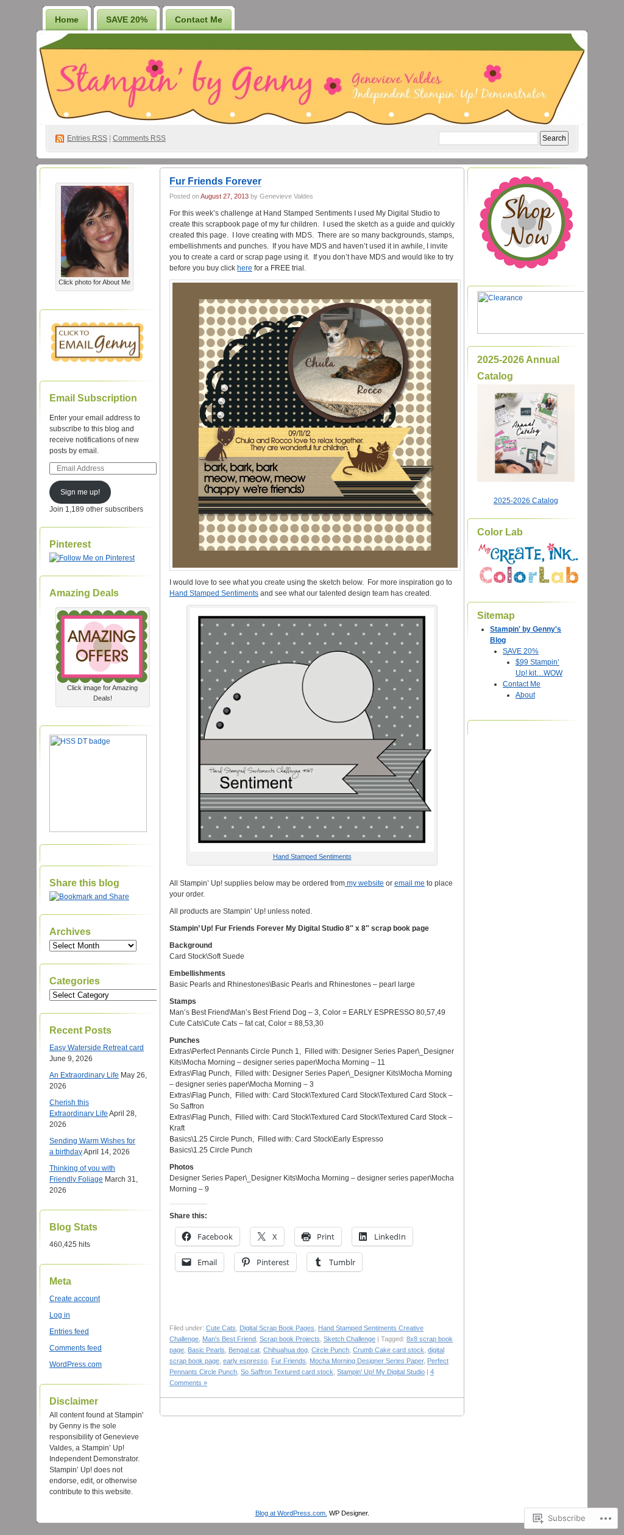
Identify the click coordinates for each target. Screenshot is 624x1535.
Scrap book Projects (290, 1339)
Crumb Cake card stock (388, 1349)
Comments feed (75, 1348)
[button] (315, 425)
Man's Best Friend (229, 1339)
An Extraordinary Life (84, 1075)
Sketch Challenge (349, 1339)
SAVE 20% (126, 19)
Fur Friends (288, 1360)
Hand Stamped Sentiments (213, 593)
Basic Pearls (206, 1349)
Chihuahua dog (285, 1349)
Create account (74, 1298)
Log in (59, 1315)
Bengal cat (244, 1349)
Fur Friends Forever (215, 181)
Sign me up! (80, 492)
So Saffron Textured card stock (287, 1371)
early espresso (245, 1360)
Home (67, 19)
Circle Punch (330, 1349)
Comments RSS (139, 138)
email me (409, 883)
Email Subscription (93, 398)
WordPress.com (75, 1364)
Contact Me (198, 19)
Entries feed (69, 1331)
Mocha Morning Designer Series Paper (367, 1360)
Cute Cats (221, 1328)
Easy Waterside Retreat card (96, 1047)
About (525, 695)
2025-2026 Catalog (526, 500)
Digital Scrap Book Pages (276, 1328)
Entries (87, 138)
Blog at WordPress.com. (291, 1513)
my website (364, 883)
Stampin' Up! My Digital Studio (381, 1371)
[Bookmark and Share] (89, 896)
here (244, 268)
